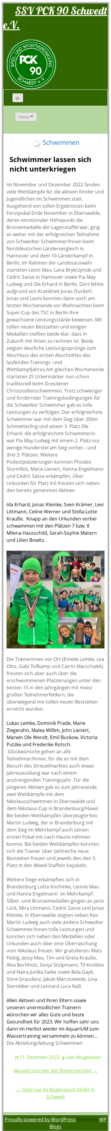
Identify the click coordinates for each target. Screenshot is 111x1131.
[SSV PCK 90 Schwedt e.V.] (31, 64)
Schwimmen (61, 142)
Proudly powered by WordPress (40, 1119)
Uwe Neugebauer (83, 1057)
